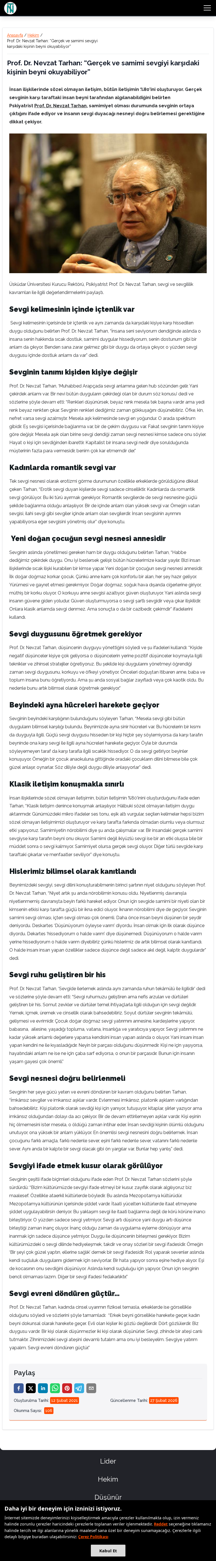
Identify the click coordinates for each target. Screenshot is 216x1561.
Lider (108, 1461)
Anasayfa (15, 35)
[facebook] (19, 1388)
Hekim (33, 35)
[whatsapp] (55, 1388)
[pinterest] (67, 1388)
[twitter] (31, 1388)
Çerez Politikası (93, 1536)
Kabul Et (108, 1550)
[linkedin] (43, 1388)
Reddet (161, 1524)
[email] (91, 1388)
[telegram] (79, 1388)
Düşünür (108, 1497)
